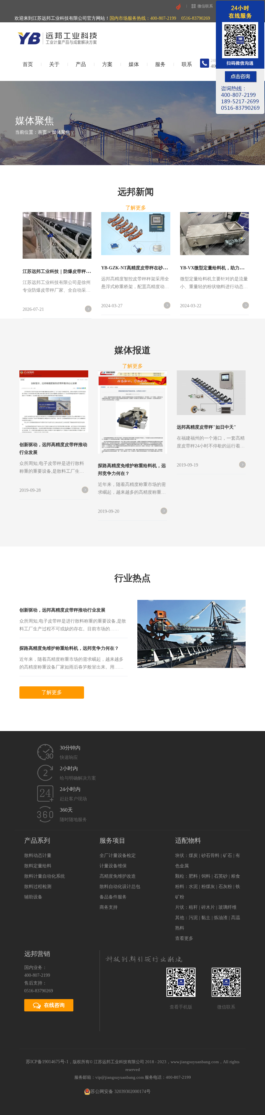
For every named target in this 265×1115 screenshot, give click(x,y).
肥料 (193, 876)
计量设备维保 (113, 865)
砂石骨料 (210, 855)
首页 (28, 64)
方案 (107, 64)
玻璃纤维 (227, 907)
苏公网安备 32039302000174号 (120, 1091)
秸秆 (193, 907)
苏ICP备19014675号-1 (47, 1061)
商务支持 (109, 907)
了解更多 (135, 207)
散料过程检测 (37, 886)
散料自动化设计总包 (120, 886)
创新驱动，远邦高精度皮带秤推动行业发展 (62, 610)
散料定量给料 (37, 865)
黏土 (205, 917)
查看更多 (184, 938)
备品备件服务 (113, 897)
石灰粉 (225, 886)
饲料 (205, 876)
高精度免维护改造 (118, 876)
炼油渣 (221, 917)
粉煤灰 (208, 886)
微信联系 (205, 6)
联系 (187, 64)
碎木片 (208, 907)
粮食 (235, 876)
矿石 (227, 855)
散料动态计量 (37, 855)
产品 (81, 64)
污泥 (193, 917)
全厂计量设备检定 (118, 855)
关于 (54, 64)
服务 (160, 64)
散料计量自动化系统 (44, 876)
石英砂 (221, 876)
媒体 (134, 64)
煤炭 (193, 855)
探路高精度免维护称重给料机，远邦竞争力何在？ (69, 648)
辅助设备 (33, 897)
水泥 (193, 886)
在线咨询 (54, 1005)
